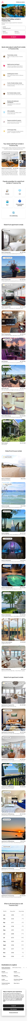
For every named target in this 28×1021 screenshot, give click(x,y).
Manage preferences (13, 1012)
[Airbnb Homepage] (3, 2)
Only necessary (13, 1009)
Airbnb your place (20, 2)
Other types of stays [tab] (16, 967)
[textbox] (7, 33)
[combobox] (13, 28)
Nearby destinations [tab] (6, 967)
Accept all (13, 1005)
